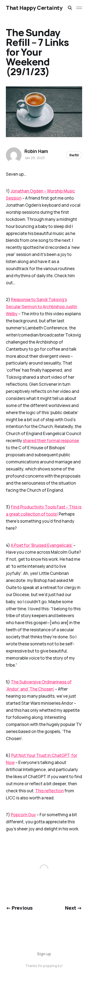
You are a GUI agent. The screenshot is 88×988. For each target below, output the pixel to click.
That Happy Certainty (34, 7)
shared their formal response (51, 440)
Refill (74, 155)
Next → (73, 907)
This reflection (49, 791)
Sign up (44, 954)
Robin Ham (36, 151)
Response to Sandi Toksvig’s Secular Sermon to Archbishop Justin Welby (41, 306)
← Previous (19, 907)
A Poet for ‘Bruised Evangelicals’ (42, 545)
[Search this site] (70, 7)
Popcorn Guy (23, 814)
